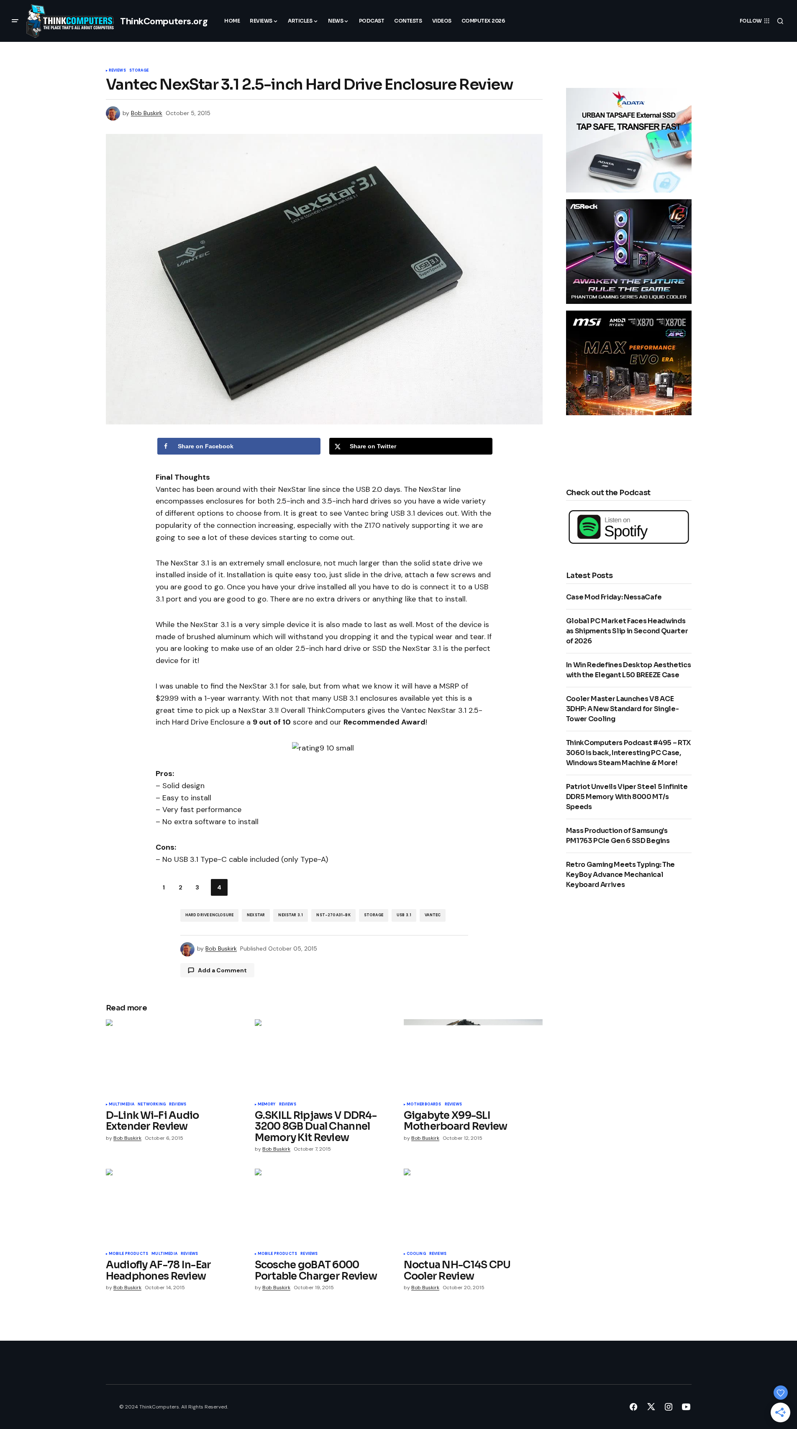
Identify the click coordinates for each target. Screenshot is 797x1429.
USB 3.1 (404, 915)
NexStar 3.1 (290, 915)
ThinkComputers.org (164, 21)
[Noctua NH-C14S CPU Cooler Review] (473, 1208)
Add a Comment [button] (222, 970)
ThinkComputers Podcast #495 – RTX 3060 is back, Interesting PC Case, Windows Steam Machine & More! (628, 752)
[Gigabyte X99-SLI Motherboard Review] (473, 1058)
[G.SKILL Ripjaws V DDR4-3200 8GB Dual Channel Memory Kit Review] (324, 1058)
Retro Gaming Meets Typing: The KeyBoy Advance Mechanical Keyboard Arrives (620, 874)
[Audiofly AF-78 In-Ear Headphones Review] (175, 1208)
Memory (267, 1105)
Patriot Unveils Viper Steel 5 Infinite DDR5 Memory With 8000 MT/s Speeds (627, 796)
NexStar (256, 915)
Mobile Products (129, 1254)
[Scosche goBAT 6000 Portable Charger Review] (324, 1208)
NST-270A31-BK (333, 915)
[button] (15, 21)
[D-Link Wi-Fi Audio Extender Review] (175, 1058)
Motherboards (424, 1105)
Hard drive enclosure (209, 915)
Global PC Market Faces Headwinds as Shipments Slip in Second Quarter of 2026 (627, 631)
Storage (139, 71)
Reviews (117, 71)
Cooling (416, 1254)
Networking (152, 1105)
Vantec (433, 915)
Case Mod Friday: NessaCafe (614, 597)
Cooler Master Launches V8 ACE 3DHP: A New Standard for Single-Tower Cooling (622, 708)
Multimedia (122, 1105)
